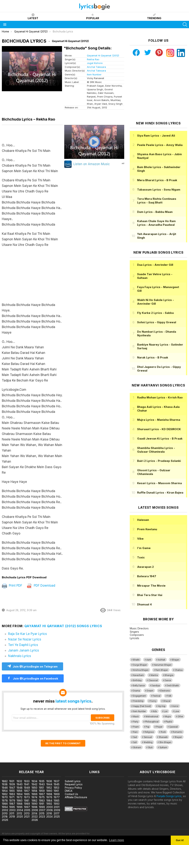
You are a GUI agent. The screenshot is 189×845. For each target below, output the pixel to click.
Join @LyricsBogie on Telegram (35, 666)
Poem (136, 727)
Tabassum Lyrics (158, 189)
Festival (156, 696)
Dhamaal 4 (144, 604)
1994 (5, 807)
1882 (5, 781)
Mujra (168, 716)
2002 (5, 810)
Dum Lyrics (155, 212)
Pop (147, 727)
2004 (20, 810)
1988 (20, 803)
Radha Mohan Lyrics (160, 397)
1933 (27, 781)
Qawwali (173, 727)
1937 (56, 781)
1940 (20, 784)
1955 (12, 790)
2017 (56, 813)
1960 (49, 790)
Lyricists (134, 638)
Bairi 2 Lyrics (159, 461)
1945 (56, 784)
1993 (56, 803)
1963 (12, 794)
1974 (34, 797)
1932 (19, 781)
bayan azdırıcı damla (34, 760)
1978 (5, 800)
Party (135, 721)
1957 (27, 790)
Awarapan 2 (145, 567)
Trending (154, 18)
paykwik (52, 760)
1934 (34, 781)
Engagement (139, 696)
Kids (155, 711)
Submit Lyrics (72, 781)
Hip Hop (161, 706)
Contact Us (71, 794)
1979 (12, 800)
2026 (5, 819)
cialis (18, 760)
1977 (57, 797)
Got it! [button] (180, 840)
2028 (35, 819)
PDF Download (44, 585)
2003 (12, 810)
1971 (11, 797)
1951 (41, 787)
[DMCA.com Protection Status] (76, 810)
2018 (5, 816)
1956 (19, 790)
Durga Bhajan (140, 665)
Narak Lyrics (152, 357)
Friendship (138, 701)
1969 (57, 794)
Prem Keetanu (147, 529)
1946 (5, 787)
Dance (168, 680)
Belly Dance (139, 685)
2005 (27, 810)
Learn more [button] (116, 840)
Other (180, 716)
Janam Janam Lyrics (23, 650)
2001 (56, 807)
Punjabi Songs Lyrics (169, 796)
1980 (20, 800)
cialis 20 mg (7, 760)
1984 (49, 800)
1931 (11, 781)
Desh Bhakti (173, 685)
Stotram (137, 747)
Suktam (163, 747)
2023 (42, 816)
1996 (20, 807)
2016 (49, 813)
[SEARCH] (185, 24)
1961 (56, 790)
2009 (57, 810)
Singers (134, 631)
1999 (42, 807)
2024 (49, 816)
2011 (11, 813)
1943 (42, 784)
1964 (20, 794)
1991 (41, 803)
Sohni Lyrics (156, 322)
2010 (5, 813)
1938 (5, 784)
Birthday (137, 680)
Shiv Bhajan (165, 742)
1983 (42, 800)
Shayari (178, 737)
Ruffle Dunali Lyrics (160, 492)
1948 (20, 787)
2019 (12, 816)
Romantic (177, 732)
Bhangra (169, 675)
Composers (137, 634)
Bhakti (136, 659)
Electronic (165, 690)
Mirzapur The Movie (151, 585)
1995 (12, 807)
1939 (12, 784)
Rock (163, 732)
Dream (150, 690)
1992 (49, 803)
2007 (42, 810)
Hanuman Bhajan (162, 665)
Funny (153, 701)
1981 (26, 800)
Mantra (154, 675)
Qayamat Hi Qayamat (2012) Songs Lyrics (63, 626)
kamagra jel (65, 760)
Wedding (148, 742)
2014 (34, 813)
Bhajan (175, 659)
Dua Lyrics (155, 264)
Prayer (159, 727)
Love (176, 711)
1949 (27, 787)
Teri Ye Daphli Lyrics (23, 645)
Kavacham (138, 675)
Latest (33, 18)
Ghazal (166, 701)
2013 (27, 813)
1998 (34, 807)
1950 (34, 787)
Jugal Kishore (95, 63)
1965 (27, 794)
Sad (135, 737)
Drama (136, 690)
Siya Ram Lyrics (156, 135)
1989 (27, 803)
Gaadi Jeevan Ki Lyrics (160, 438)
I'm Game (144, 548)
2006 (35, 810)
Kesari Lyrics (159, 483)
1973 (27, 797)
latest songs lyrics (73, 701)
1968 (49, 794)
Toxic (141, 557)
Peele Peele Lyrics (160, 145)
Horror (175, 706)
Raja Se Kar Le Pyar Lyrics (27, 634)
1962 (5, 794)
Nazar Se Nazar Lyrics (24, 639)
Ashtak (161, 659)
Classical (153, 680)
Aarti (148, 659)
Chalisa (179, 670)
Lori (166, 711)
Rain (135, 732)
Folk (169, 696)
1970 (5, 797)
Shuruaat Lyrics (159, 429)
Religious (149, 732)
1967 (42, 794)
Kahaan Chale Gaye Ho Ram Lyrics (156, 223)
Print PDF (15, 585)
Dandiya (156, 685)
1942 (34, 784)
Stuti (150, 747)
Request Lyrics (74, 784)
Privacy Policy (73, 787)
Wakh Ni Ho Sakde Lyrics (155, 301)
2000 (49, 807)
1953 (56, 787)
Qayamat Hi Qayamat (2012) (103, 55)
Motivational (152, 716)
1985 (56, 800)
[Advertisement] (32, 276)
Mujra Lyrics (158, 419)
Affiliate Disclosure (76, 797)
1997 (27, 807)
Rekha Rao (93, 59)
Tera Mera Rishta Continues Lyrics (156, 200)
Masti (136, 716)
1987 (12, 803)
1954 (5, 790)
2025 (57, 816)
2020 (20, 816)
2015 (41, 813)
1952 (49, 787)
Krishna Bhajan (141, 670)
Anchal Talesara (96, 66)
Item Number (94, 74)
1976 (49, 797)
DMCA (68, 790)
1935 (41, 781)
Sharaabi (163, 737)
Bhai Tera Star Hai (149, 595)
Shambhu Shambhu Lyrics (156, 449)
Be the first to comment (63, 743)
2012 (19, 813)
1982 (34, 800)
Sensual (148, 737)
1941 (26, 784)
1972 (19, 797)
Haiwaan (143, 520)
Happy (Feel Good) (142, 706)
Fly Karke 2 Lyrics (155, 313)
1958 (34, 790)
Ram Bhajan (161, 670)
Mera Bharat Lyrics (157, 180)
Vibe (140, 538)
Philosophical (152, 721)
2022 (35, 816)
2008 (49, 810)
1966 (34, 794)
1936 (49, 781)
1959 (42, 790)
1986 (5, 803)
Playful (168, 721)
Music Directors (139, 628)
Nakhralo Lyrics (19, 656)
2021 (27, 816)
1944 (49, 784)
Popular (92, 18)
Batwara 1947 (146, 576)
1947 (12, 787)
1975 (42, 797)
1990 (34, 803)
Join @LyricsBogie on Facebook (35, 678)
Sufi (135, 742)
